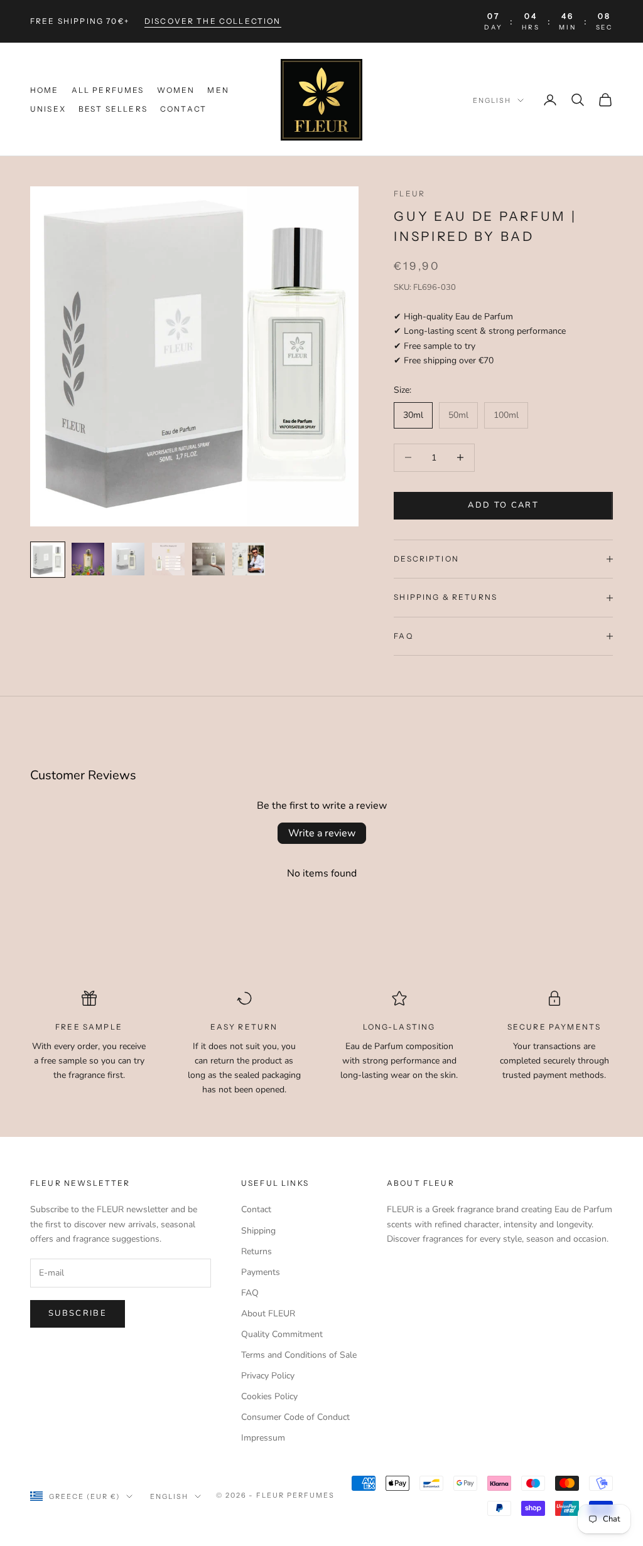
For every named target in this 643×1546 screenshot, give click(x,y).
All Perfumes (108, 90)
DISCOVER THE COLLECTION (212, 21)
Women (176, 90)
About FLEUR (268, 1313)
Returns (256, 1251)
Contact (183, 109)
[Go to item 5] (208, 559)
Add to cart (503, 505)
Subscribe (77, 1313)
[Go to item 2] (87, 559)
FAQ (250, 1293)
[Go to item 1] (47, 559)
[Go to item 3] (128, 559)
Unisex (48, 109)
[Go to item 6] (248, 559)
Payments (260, 1272)
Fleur (409, 193)
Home (44, 90)
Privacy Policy (267, 1376)
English (492, 100)
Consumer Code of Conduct (295, 1417)
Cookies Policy (269, 1396)
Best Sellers (113, 109)
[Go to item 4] (168, 559)
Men (218, 90)
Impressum (263, 1438)
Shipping (258, 1231)
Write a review (321, 833)
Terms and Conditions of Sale (299, 1355)
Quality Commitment (282, 1334)
